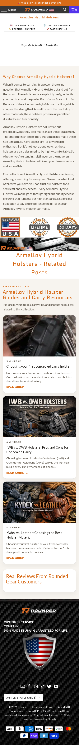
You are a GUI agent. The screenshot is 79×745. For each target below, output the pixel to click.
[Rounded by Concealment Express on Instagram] (36, 686)
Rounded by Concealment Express (37, 707)
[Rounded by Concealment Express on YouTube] (56, 686)
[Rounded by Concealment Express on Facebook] (29, 686)
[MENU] (2, 9)
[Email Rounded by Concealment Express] (23, 686)
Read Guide (15, 387)
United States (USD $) (21, 697)
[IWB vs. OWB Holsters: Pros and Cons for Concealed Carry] (39, 416)
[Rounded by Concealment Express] (39, 9)
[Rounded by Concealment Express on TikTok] (42, 686)
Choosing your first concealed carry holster (38, 366)
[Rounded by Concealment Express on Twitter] (49, 686)
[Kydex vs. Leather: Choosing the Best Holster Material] (39, 502)
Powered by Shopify (45, 719)
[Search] (64, 9)
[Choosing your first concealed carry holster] (39, 335)
